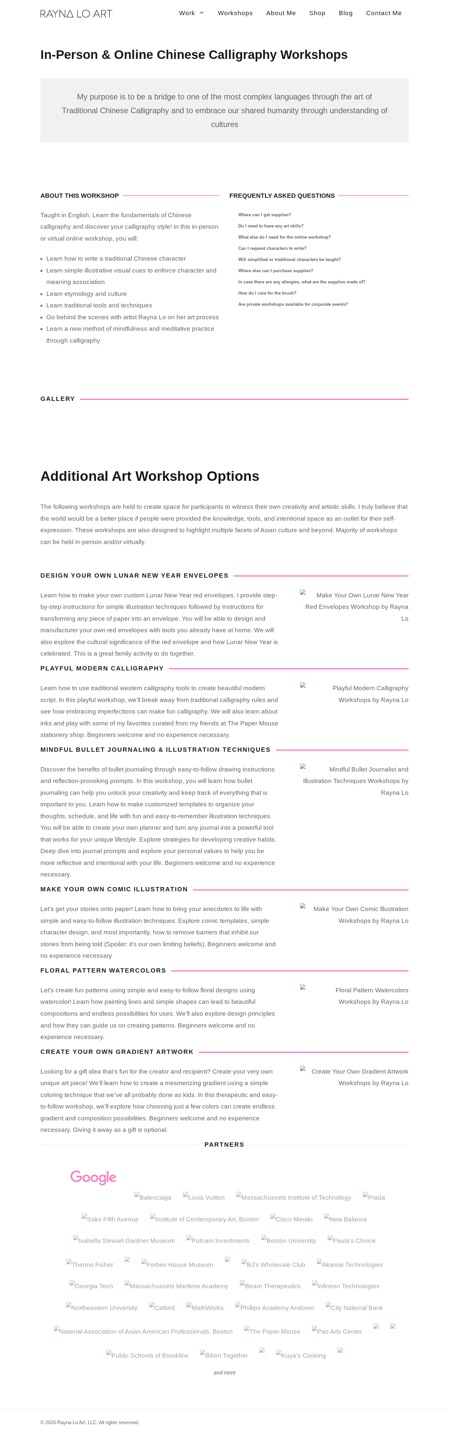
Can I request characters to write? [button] (272, 248)
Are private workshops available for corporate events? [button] (293, 304)
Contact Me (384, 13)
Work (187, 13)
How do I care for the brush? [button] (267, 293)
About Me (281, 13)
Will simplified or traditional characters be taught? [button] (289, 259)
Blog (346, 13)
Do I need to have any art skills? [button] (271, 225)
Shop (317, 13)
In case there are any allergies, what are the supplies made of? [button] (302, 281)
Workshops (235, 13)
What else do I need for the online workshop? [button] (284, 237)
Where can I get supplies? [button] (264, 214)
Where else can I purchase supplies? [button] (275, 270)
